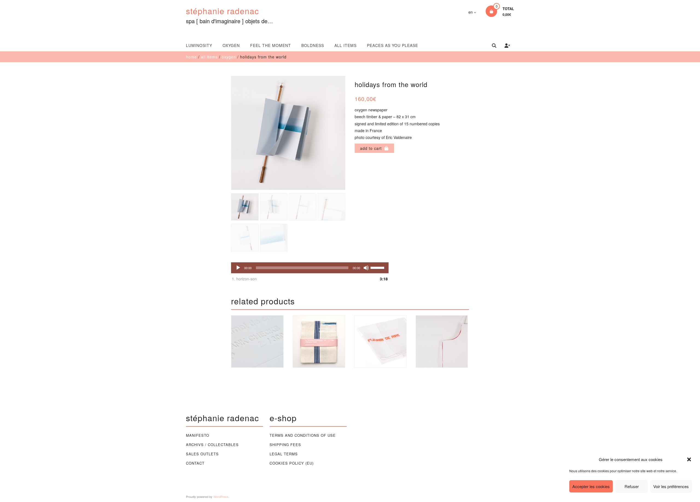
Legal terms (284, 453)
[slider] (378, 267)
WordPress (220, 496)
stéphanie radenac (222, 11)
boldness (312, 45)
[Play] (238, 268)
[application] (310, 267)
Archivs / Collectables (212, 444)
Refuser (632, 486)
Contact (195, 463)
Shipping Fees (285, 444)
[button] (689, 459)
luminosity (199, 45)
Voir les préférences (671, 486)
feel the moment (270, 45)
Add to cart (371, 148)
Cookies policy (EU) (292, 463)
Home (191, 57)
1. (244, 278)
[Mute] (366, 268)
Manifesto (197, 435)
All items (345, 45)
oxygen (231, 45)
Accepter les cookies (591, 486)
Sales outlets (202, 453)
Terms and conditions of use (303, 435)
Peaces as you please (392, 45)
